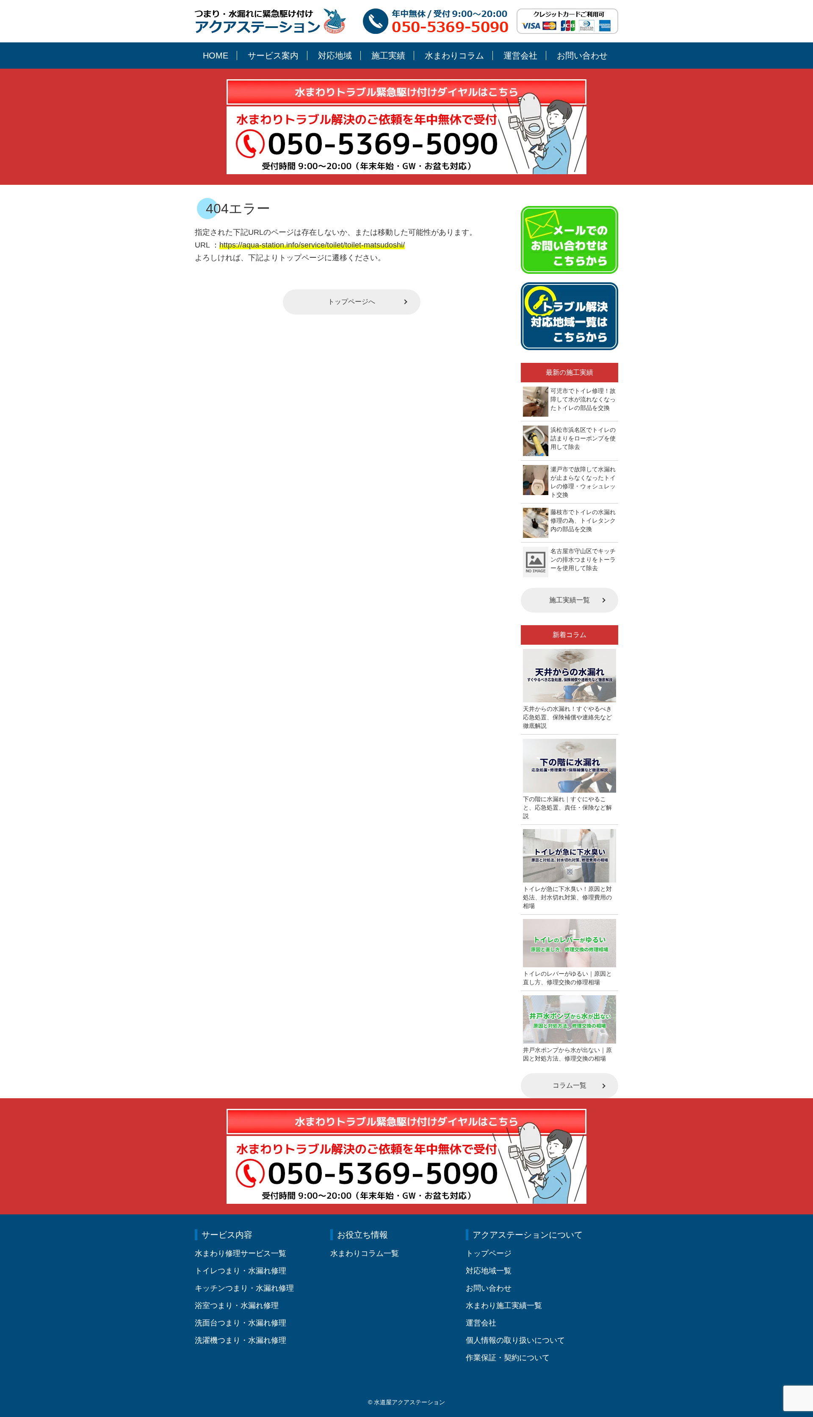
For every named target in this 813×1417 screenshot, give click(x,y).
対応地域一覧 (489, 1271)
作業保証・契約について (508, 1357)
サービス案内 (273, 55)
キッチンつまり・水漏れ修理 (244, 1288)
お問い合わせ (582, 55)
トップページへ (351, 301)
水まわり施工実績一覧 (504, 1305)
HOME (215, 55)
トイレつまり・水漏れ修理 (240, 1271)
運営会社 (520, 55)
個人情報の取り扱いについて (515, 1340)
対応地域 (335, 55)
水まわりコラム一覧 (364, 1253)
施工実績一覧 (569, 600)
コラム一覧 (569, 1085)
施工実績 (388, 55)
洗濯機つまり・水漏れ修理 (240, 1340)
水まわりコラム (454, 55)
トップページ (489, 1253)
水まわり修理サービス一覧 (240, 1253)
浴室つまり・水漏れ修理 (237, 1305)
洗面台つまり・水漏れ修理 (240, 1323)
